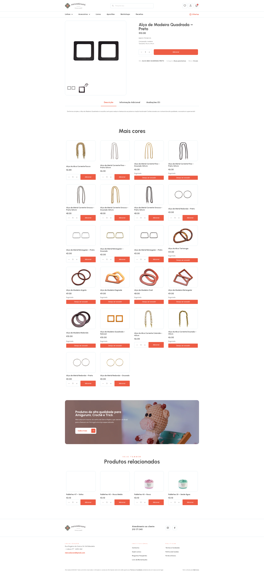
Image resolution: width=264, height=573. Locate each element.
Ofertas (195, 14)
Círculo (195, 61)
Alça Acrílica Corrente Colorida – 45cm (148, 334)
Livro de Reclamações (139, 560)
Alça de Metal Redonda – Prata (79, 375)
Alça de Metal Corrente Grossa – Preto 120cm (148, 208)
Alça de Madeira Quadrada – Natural (112, 333)
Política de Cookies (172, 552)
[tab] (108, 102)
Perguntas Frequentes (139, 556)
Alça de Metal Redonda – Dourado (115, 375)
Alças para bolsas (180, 61)
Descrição (108, 102)
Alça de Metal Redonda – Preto (181, 209)
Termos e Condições (173, 548)
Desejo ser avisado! (149, 178)
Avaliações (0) (153, 102)
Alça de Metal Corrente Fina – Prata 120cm (113, 166)
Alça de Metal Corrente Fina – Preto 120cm (181, 165)
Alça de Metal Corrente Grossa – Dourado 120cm (114, 208)
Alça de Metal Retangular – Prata (80, 250)
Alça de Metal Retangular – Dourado (111, 250)
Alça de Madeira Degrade (111, 290)
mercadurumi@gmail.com (75, 553)
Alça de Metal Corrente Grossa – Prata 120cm (80, 208)
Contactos (135, 548)
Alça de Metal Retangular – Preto (148, 250)
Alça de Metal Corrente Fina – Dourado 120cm (147, 165)
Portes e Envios (171, 556)
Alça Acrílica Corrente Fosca (78, 166)
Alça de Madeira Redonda (77, 333)
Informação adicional (130, 102)
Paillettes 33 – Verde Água (179, 494)
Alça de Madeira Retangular (180, 290)
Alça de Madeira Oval (143, 290)
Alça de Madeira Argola (76, 290)
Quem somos (136, 552)
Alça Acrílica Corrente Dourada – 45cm (182, 333)
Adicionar (176, 52)
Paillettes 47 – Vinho (74, 494)
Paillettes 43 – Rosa (142, 494)
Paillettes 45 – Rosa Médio (111, 494)
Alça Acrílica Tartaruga (178, 248)
